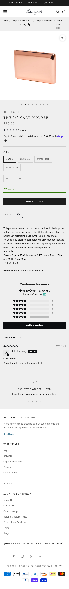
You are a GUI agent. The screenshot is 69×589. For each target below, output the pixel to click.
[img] (10, 346)
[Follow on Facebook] (5, 556)
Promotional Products (14, 522)
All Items (7, 483)
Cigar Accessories (12, 461)
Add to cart (34, 201)
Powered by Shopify (48, 566)
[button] (10, 130)
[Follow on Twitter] (13, 556)
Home (5, 20)
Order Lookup (10, 511)
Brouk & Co (11, 112)
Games (7, 467)
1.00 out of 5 (43, 291)
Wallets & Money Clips (26, 22)
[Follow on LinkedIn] (40, 556)
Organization (10, 472)
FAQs (6, 527)
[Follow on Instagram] (22, 556)
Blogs (6, 533)
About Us (8, 500)
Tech (5, 478)
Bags (6, 450)
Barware (7, 456)
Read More (9, 434)
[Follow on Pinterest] (31, 556)
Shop (14, 20)
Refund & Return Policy (15, 516)
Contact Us (9, 505)
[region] (34, 388)
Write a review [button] (34, 325)
